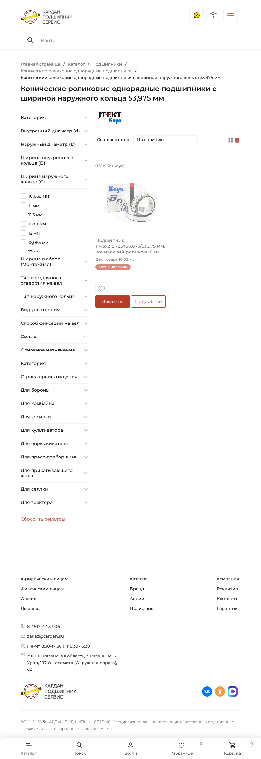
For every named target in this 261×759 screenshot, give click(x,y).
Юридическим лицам (44, 578)
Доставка (31, 608)
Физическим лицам (42, 588)
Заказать (112, 301)
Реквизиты (228, 588)
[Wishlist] (101, 288)
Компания (228, 578)
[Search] (30, 40)
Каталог (138, 578)
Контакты (227, 598)
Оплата (29, 598)
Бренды (138, 588)
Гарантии (227, 608)
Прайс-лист (142, 608)
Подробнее (148, 301)
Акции (137, 598)
